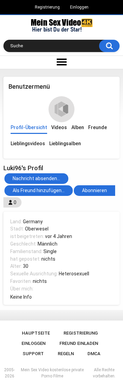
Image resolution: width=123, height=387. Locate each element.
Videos (59, 127)
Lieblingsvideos (28, 143)
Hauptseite (36, 333)
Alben (77, 127)
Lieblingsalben (65, 143)
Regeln (66, 353)
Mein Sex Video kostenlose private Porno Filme (52, 372)
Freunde (97, 127)
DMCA (93, 353)
